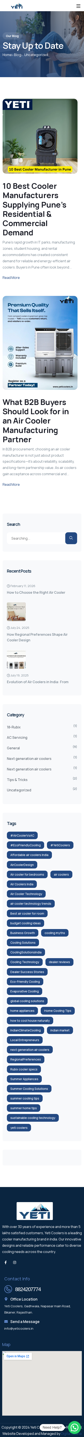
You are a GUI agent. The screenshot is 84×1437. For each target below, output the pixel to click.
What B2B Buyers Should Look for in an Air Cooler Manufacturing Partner (36, 421)
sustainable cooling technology (32, 1118)
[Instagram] (14, 1262)
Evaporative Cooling (24, 991)
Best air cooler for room (27, 913)
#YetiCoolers (60, 845)
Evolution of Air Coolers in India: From (37, 681)
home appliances (22, 1011)
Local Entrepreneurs (24, 1040)
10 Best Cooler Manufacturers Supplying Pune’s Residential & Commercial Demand (34, 209)
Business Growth (22, 933)
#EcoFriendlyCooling (25, 845)
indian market (60, 1030)
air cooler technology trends (30, 903)
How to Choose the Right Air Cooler (36, 592)
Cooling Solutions (23, 942)
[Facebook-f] (5, 1262)
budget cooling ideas (25, 923)
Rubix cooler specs (23, 1069)
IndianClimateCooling (25, 1030)
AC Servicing (17, 737)
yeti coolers (19, 1128)
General (13, 748)
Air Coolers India (21, 884)
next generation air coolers (29, 1050)
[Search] (71, 538)
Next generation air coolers (29, 758)
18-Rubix (14, 727)
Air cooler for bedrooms (27, 874)
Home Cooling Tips (57, 1011)
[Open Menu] (78, 5)
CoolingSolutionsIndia (26, 952)
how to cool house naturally (30, 1020)
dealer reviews (59, 962)
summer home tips (23, 1108)
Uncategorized (19, 790)
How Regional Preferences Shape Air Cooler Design (37, 637)
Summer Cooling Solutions (29, 1089)
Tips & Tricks (17, 779)
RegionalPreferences (25, 1059)
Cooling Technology (24, 962)
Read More (11, 277)
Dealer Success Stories (27, 972)
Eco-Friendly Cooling (25, 981)
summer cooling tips (24, 1098)
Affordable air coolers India (29, 855)
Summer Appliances (24, 1079)
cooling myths (55, 933)
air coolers (61, 874)
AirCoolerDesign (22, 865)
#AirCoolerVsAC (22, 835)
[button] (74, 1427)
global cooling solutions (27, 1001)
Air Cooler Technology (26, 894)
